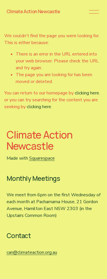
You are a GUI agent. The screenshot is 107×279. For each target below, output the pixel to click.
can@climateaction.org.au (32, 252)
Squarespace (42, 158)
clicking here (87, 93)
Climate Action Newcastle (33, 11)
